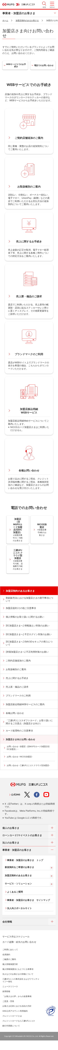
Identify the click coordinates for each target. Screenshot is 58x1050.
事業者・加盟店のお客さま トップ (25, 860)
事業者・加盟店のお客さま (18, 13)
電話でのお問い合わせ (43, 65)
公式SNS (15, 794)
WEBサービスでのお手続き (16, 65)
